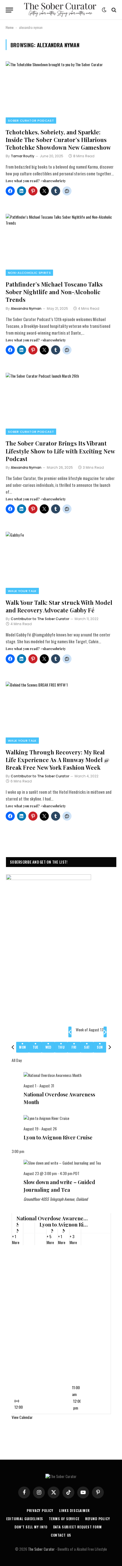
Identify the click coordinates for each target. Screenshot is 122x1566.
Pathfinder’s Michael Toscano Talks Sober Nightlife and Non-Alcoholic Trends (54, 291)
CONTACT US (61, 1535)
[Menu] (9, 10)
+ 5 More (50, 1239)
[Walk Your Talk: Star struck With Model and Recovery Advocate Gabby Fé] (61, 563)
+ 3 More (73, 1239)
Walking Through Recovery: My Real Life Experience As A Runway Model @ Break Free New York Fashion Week (57, 759)
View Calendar (22, 1417)
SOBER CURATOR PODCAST (31, 120)
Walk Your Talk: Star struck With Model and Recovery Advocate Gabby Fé (59, 606)
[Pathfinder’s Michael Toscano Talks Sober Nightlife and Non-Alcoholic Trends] (61, 245)
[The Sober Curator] (60, 10)
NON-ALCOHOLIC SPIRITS (29, 272)
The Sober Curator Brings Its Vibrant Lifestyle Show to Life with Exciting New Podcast (60, 450)
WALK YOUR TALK (22, 591)
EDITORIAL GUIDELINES (24, 1518)
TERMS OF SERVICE (64, 1518)
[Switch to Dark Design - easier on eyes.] (104, 9)
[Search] (113, 10)
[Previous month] (69, 1032)
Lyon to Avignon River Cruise (58, 1137)
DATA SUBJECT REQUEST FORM (77, 1526)
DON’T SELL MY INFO (30, 1526)
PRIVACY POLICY (40, 1510)
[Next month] (105, 1032)
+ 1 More (15, 1239)
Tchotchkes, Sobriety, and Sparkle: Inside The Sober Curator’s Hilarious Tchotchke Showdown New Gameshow (58, 139)
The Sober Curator (41, 1549)
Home (10, 27)
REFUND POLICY (97, 1518)
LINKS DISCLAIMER (74, 1510)
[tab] (22, 1047)
